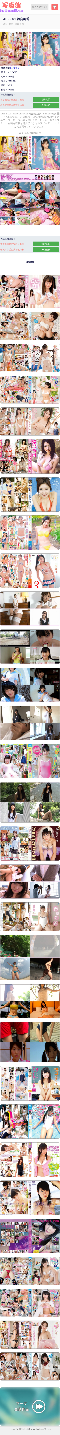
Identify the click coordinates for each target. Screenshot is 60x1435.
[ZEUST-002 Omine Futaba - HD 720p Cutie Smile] (30, 777)
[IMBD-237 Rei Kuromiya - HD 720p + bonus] (30, 1284)
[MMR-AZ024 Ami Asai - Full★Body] (30, 625)
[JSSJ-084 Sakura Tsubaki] (30, 701)
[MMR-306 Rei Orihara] (30, 822)
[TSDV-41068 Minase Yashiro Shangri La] (30, 979)
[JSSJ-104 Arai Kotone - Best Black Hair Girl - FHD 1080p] (30, 663)
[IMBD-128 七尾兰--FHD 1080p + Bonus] (30, 371)
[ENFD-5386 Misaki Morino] (30, 1017)
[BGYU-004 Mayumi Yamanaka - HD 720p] (30, 1348)
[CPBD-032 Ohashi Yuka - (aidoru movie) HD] (30, 1252)
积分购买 (46, 99)
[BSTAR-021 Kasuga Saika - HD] (30, 930)
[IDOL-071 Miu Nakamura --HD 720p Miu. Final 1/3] (30, 511)
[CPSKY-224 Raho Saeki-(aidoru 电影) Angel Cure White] (30, 1138)
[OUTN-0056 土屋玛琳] (30, 587)
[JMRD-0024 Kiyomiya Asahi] (30, 1061)
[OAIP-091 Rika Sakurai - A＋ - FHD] (30, 898)
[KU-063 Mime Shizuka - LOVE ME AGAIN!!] (30, 739)
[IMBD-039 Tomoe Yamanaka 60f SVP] (30, 1380)
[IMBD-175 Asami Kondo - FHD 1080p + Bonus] (30, 1316)
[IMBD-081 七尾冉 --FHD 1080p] (30, 308)
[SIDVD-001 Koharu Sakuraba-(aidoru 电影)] (30, 1214)
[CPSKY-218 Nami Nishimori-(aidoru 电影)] (30, 1176)
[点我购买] (15, 68)
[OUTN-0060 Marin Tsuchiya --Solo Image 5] (30, 549)
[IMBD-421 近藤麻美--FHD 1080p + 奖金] (30, 435)
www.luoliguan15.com (41, 1429)
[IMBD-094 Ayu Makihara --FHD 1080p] (30, 339)
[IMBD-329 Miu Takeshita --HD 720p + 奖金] (30, 403)
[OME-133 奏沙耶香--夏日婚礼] (30, 860)
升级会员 (46, 105)
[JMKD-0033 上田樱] (30, 1100)
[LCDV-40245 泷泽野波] (30, 473)
